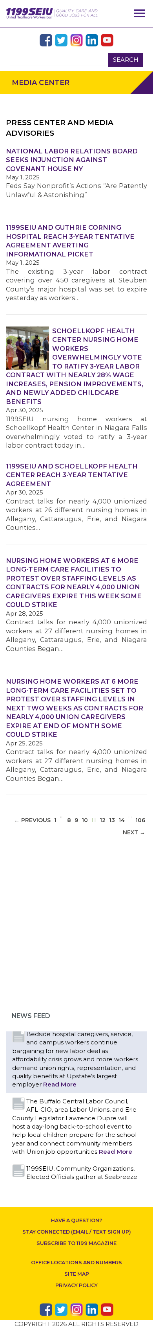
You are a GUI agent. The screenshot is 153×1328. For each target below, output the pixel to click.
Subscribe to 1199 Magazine (76, 1243)
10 (85, 820)
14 (121, 820)
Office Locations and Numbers (76, 1262)
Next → (134, 832)
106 (140, 820)
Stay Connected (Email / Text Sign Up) (76, 1232)
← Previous (32, 820)
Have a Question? (76, 1220)
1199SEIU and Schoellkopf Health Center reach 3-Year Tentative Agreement (72, 475)
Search (125, 59)
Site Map (76, 1274)
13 (112, 820)
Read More (59, 1084)
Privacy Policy (76, 1285)
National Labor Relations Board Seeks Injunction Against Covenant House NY (72, 160)
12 (103, 820)
